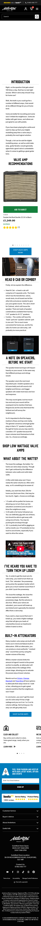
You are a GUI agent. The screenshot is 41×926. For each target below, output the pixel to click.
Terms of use (6, 878)
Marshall (9, 681)
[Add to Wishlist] (35, 171)
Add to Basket (20, 209)
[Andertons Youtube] (7, 872)
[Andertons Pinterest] (33, 872)
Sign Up (20, 787)
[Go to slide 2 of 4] (19, 753)
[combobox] (20, 16)
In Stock (6, 224)
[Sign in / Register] (25, 9)
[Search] (37, 17)
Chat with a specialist (22, 882)
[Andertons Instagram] (18, 872)
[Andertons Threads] (28, 872)
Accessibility (16, 878)
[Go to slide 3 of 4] (22, 753)
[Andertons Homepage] (10, 9)
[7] (19, 227)
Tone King (19, 681)
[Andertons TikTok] (23, 872)
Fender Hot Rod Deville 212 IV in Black (17, 217)
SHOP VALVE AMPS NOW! (20, 251)
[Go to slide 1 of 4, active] (17, 753)
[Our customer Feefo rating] (20, 798)
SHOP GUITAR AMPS (20, 714)
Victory (19, 678)
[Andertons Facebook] (12, 872)
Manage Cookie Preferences (30, 878)
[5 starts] (10, 227)
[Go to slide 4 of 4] (24, 753)
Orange (26, 678)
